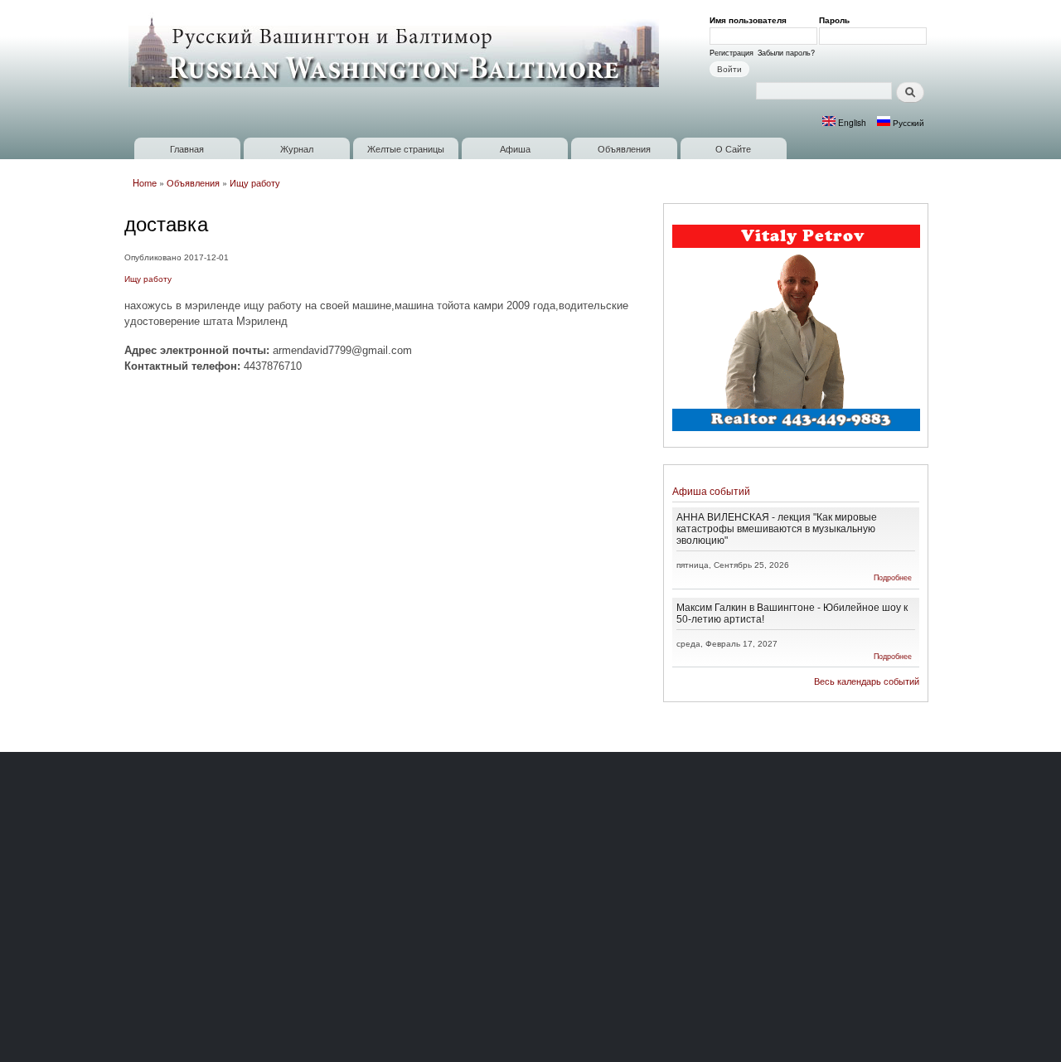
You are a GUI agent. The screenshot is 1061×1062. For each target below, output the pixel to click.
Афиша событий (711, 491)
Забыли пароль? (786, 52)
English (851, 122)
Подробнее (893, 577)
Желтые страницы (405, 148)
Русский (907, 122)
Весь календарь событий (866, 681)
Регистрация (731, 52)
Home (145, 182)
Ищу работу (255, 182)
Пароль (837, 20)
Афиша (515, 148)
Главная (187, 148)
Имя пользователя (751, 20)
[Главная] (395, 51)
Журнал (296, 148)
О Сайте (733, 148)
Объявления (624, 148)
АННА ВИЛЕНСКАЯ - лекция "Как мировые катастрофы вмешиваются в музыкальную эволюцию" (776, 529)
